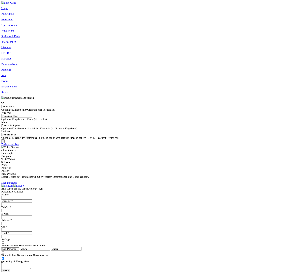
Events (4, 81)
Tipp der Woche (9, 25)
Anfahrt (5, 170)
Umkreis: (6, 131)
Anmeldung (7, 13)
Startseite (6, 58)
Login (4, 8)
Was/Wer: (6, 112)
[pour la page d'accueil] (8, 2)
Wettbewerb (7, 30)
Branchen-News (9, 64)
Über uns (6, 47)
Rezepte (5, 92)
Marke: (5, 122)
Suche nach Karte (10, 36)
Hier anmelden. (9, 182)
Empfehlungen (9, 86)
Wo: (3, 103)
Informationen (8, 41)
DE (3, 53)
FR (7, 53)
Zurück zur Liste (10, 144)
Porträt (4, 165)
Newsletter (7, 19)
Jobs (3, 75)
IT (11, 53)
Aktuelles (6, 69)
